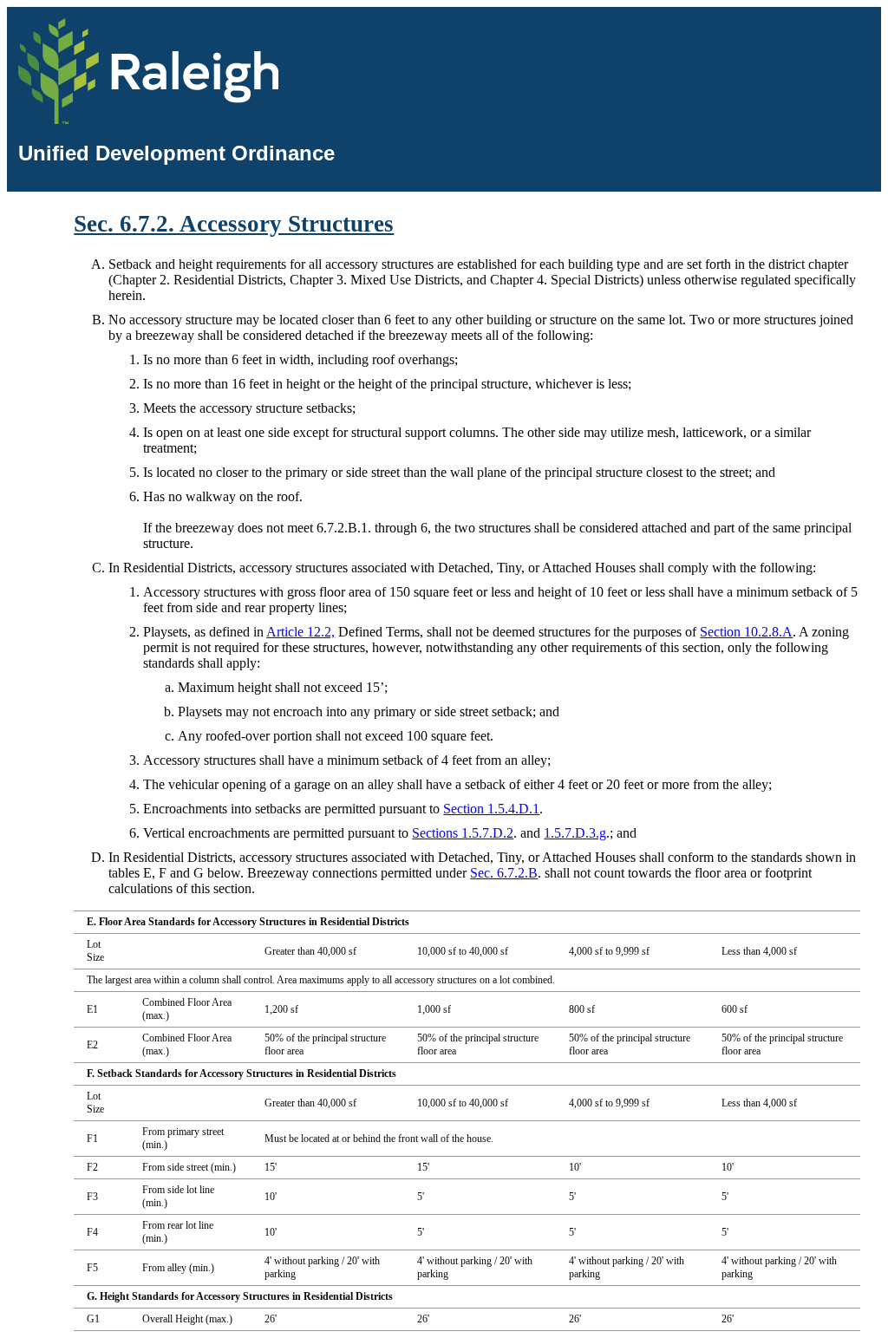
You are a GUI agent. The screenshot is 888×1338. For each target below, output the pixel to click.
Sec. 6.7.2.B (504, 872)
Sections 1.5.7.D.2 (462, 833)
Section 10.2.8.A (746, 631)
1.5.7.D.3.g (575, 833)
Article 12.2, (300, 631)
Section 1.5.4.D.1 (491, 808)
